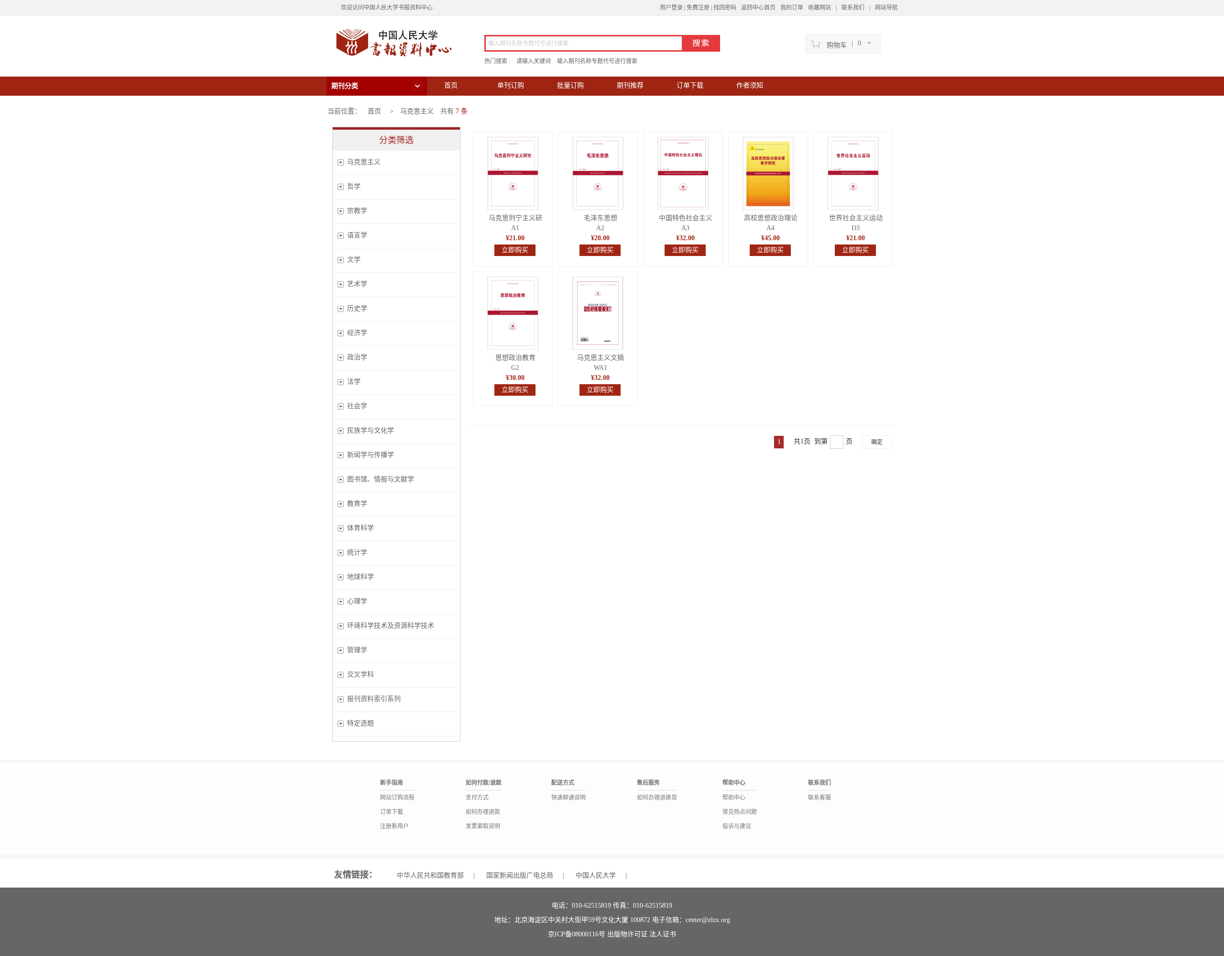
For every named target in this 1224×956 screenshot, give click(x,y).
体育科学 (360, 528)
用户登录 (671, 7)
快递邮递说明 (568, 797)
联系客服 (819, 797)
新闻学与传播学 (370, 454)
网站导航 (886, 7)
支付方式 (477, 797)
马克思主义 (417, 111)
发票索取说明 (483, 826)
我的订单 (791, 7)
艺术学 (357, 284)
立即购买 (515, 250)
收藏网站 (819, 7)
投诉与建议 (736, 826)
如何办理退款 (483, 812)
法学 (354, 381)
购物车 (837, 45)
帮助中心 (733, 797)
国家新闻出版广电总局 (519, 875)
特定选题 (360, 723)
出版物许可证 (628, 934)
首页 (451, 85)
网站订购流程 (397, 797)
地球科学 (360, 576)
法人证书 (662, 934)
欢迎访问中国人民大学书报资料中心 (387, 7)
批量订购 (570, 85)
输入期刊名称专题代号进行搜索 (597, 61)
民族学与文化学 (370, 430)
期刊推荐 (630, 85)
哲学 (354, 186)
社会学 (357, 406)
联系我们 (853, 7)
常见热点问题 (739, 812)
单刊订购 (510, 85)
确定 (877, 442)
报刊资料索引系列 (374, 698)
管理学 (357, 650)
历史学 (357, 308)
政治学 (357, 357)
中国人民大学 (596, 875)
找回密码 (724, 7)
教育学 (357, 503)
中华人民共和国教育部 (430, 875)
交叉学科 (360, 674)
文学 (354, 259)
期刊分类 (344, 85)
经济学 (357, 332)
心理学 (357, 601)
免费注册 (698, 7)
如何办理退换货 (657, 797)
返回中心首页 (758, 7)
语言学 (357, 235)
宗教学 (357, 210)
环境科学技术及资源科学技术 (390, 625)
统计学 (357, 552)
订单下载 (690, 85)
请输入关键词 (533, 61)
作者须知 (749, 85)
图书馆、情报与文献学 (380, 479)
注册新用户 (394, 826)
